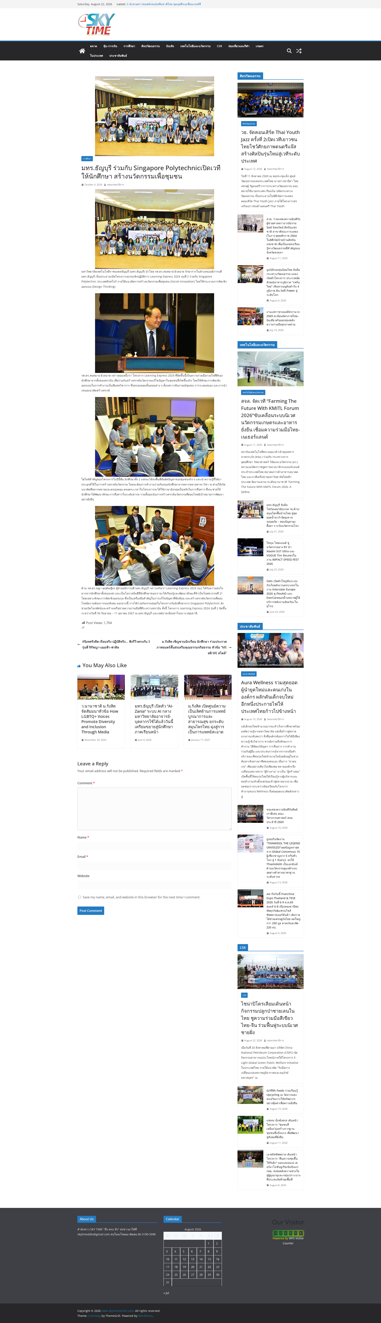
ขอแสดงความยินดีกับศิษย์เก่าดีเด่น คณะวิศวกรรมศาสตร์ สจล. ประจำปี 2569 (282, 816)
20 (192, 1267)
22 (209, 1267)
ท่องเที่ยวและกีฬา (238, 46)
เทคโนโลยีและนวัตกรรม (195, 46)
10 (167, 1259)
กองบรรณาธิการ (115, 184)
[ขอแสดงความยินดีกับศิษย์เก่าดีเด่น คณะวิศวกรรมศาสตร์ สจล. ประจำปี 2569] (250, 818)
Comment (86, 783)
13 (192, 1259)
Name (83, 837)
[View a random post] (299, 51)
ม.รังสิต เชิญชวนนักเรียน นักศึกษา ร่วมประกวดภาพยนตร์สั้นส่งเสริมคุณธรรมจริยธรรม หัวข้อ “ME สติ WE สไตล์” (192, 647)
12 (184, 1259)
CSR (219, 46)
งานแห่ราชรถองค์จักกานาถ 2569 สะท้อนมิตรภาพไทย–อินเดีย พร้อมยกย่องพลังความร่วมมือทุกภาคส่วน (283, 318)
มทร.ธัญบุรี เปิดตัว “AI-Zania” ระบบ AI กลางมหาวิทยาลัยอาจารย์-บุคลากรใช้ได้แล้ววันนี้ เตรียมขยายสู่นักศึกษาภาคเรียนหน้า (154, 719)
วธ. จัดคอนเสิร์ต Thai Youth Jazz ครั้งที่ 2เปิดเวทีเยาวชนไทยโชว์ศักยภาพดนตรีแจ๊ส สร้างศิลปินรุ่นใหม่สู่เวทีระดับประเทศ (270, 146)
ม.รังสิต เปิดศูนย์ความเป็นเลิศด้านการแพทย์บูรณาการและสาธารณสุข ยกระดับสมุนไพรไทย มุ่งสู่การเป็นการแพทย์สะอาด (207, 719)
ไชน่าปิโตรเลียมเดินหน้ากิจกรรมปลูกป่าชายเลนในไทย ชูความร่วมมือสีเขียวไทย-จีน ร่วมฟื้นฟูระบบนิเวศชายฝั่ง (165, 6)
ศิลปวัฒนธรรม (150, 46)
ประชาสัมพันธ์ (118, 55)
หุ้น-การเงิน (110, 46)
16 (217, 1259)
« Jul (166, 1293)
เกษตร (260, 46)
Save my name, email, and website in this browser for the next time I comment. (141, 897)
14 (201, 1259)
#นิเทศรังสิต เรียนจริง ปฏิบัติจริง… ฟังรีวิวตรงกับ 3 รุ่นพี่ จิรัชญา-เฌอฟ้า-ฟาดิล (116, 644)
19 (184, 1267)
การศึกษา (129, 46)
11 (176, 1259)
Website (83, 876)
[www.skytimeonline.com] (82, 51)
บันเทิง (170, 46)
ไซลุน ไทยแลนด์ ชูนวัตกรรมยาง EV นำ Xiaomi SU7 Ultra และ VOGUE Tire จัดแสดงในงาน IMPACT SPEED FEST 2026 (283, 553)
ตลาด (93, 46)
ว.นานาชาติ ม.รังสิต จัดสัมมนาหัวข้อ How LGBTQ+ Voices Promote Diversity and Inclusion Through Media (99, 719)
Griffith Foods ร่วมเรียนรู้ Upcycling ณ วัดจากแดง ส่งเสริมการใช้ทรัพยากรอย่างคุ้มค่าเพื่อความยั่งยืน (282, 1097)
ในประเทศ (96, 55)
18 (176, 1267)
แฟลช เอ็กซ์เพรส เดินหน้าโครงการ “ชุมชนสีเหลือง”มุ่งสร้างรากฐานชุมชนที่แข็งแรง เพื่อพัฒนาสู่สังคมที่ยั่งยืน (283, 1128)
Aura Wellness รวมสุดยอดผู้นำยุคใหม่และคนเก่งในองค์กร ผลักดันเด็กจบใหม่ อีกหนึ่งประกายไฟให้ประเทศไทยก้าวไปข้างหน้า (269, 696)
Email (82, 856)
